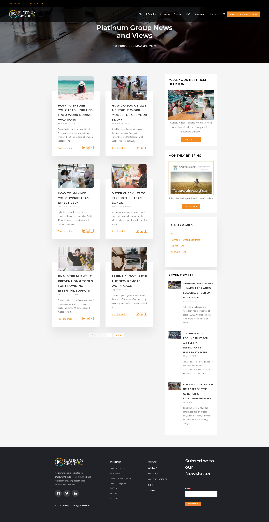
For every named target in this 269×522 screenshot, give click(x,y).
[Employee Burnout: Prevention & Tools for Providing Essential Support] (76, 259)
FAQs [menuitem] (188, 14)
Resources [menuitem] (214, 14)
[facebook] (58, 493)
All (172, 233)
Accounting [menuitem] (165, 14)
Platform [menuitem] (113, 488)
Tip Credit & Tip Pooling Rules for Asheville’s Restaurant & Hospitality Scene (195, 343)
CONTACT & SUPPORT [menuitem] (34, 3)
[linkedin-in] (75, 493)
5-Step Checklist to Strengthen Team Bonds (129, 197)
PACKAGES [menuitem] (152, 462)
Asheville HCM (178, 251)
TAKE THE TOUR (191, 140)
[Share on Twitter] (84, 147)
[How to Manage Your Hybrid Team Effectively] (76, 176)
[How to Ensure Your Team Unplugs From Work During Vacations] (76, 88)
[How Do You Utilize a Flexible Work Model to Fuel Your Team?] (129, 88)
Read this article (65, 148)
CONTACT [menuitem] (152, 490)
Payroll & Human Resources (185, 239)
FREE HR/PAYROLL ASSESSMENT (243, 14)
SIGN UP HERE (191, 206)
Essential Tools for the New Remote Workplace (129, 281)
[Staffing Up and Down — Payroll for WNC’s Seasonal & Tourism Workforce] (174, 306)
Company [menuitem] (199, 14)
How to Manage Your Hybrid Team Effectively (74, 197)
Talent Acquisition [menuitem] (118, 468)
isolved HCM (177, 245)
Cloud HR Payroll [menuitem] (146, 14)
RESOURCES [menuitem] (153, 473)
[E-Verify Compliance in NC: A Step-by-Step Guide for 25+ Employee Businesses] (174, 407)
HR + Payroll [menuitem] (115, 473)
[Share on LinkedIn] (88, 147)
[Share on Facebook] (92, 147)
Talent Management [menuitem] (119, 483)
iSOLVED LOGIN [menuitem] (15, 3)
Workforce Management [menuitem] (120, 478)
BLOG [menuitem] (150, 485)
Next (117, 335)
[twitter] (66, 493)
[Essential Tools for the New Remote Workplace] (129, 259)
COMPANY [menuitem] (152, 467)
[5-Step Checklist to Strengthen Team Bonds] (129, 176)
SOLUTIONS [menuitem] (115, 462)
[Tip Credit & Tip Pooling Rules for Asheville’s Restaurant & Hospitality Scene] (174, 356)
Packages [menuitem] (178, 14)
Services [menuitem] (113, 493)
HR (172, 257)
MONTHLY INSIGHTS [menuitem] (157, 479)
